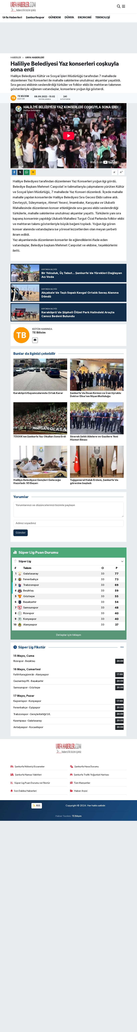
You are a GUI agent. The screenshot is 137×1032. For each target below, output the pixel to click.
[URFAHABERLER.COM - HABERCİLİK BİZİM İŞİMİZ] (23, 7)
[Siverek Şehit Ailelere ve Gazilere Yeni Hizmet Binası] (97, 418)
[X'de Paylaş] (20, 172)
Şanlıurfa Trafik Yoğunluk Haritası (91, 775)
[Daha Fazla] (33, 172)
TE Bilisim (39, 332)
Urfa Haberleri (12, 17)
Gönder (21, 532)
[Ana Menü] (123, 6)
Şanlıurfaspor (35, 17)
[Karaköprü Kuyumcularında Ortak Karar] (40, 374)
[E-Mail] (35, 340)
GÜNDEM (54, 17)
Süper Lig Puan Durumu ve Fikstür (32, 783)
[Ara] (118, 6)
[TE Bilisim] (21, 335)
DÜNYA (69, 17)
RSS (38, 805)
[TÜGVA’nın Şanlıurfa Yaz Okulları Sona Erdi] (40, 418)
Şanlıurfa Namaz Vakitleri (28, 775)
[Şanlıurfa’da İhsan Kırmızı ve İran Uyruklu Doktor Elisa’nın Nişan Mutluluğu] (97, 374)
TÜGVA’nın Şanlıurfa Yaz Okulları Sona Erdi (39, 436)
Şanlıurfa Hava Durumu (87, 766)
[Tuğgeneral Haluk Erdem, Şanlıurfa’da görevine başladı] (97, 461)
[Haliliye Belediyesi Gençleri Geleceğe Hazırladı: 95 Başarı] (40, 461)
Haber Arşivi (80, 791)
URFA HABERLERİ (34, 57)
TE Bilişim (77, 816)
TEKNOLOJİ (102, 17)
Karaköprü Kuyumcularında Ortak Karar (38, 393)
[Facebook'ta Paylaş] (14, 172)
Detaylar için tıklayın (68, 635)
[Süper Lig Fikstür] (122, 647)
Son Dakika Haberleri (25, 791)
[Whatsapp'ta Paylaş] (27, 172)
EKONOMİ (84, 17)
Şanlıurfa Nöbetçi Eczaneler (30, 766)
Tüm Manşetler (82, 783)
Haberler (16, 57)
